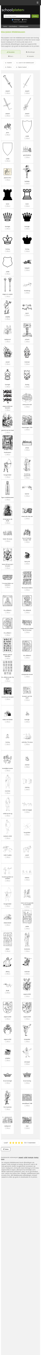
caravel (8, 362)
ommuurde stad (27, 404)
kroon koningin (7, 1081)
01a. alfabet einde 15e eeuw (7, 678)
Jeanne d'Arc (7, 178)
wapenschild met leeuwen (7, 407)
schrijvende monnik (27, 674)
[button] (7, 93)
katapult (27, 268)
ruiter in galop (8, 855)
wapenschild (27, 994)
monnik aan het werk (8, 697)
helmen (27, 877)
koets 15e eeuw (7, 539)
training (27, 787)
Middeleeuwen (23, 26)
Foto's (25, 19)
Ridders (9, 67)
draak (7, 990)
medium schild (7, 836)
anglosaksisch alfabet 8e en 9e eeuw (27, 629)
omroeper (27, 1062)
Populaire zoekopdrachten (20, 21)
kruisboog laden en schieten (7, 877)
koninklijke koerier (7, 768)
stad (27, 1126)
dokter (7, 949)
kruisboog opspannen (27, 474)
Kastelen (9, 63)
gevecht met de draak (7, 430)
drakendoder (7, 923)
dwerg (7, 971)
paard (27, 855)
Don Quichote (8, 1107)
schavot (27, 339)
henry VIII (27, 561)
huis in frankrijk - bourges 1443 (27, 539)
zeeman (27, 765)
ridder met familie (7, 719)
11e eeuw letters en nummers (7, 584)
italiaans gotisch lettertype (7, 655)
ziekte (27, 926)
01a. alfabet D (27, 655)
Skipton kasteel (22, 67)
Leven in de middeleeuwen (26, 63)
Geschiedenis (13, 26)
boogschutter (7, 475)
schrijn (27, 448)
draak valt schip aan (27, 516)
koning (8, 249)
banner (27, 494)
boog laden (27, 832)
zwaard (7, 91)
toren (7, 204)
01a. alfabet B (27, 610)
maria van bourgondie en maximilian (27, 903)
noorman (7, 791)
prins (7, 132)
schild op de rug (7, 813)
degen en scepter (7, 294)
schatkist (7, 1058)
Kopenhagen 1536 (27, 427)
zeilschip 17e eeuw (27, 742)
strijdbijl (7, 317)
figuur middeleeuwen (7, 497)
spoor (27, 313)
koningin (7, 226)
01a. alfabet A (7, 610)
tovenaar (27, 362)
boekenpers (7, 452)
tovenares (27, 949)
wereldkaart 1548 (27, 1103)
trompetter (27, 1039)
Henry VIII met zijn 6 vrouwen (7, 565)
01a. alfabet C (7, 633)
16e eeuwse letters (27, 587)
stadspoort (7, 339)
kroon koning (27, 1081)
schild (27, 136)
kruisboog (27, 290)
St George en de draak (7, 520)
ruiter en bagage (27, 810)
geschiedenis (27, 155)
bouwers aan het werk (27, 697)
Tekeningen (16, 19)
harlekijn (27, 181)
